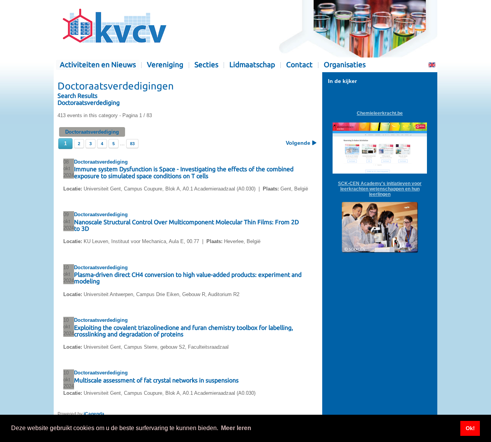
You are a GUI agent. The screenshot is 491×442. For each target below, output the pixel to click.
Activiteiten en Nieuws (98, 65)
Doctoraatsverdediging (91, 102)
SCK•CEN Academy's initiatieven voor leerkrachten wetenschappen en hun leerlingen (380, 189)
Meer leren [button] (236, 428)
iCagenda (94, 414)
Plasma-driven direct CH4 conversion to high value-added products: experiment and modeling (188, 278)
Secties (206, 65)
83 (132, 143)
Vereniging (165, 65)
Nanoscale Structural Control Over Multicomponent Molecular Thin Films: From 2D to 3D (186, 225)
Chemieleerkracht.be (380, 113)
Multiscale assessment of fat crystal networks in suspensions (156, 380)
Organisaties (345, 65)
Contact (299, 65)
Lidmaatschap (252, 65)
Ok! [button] (470, 428)
